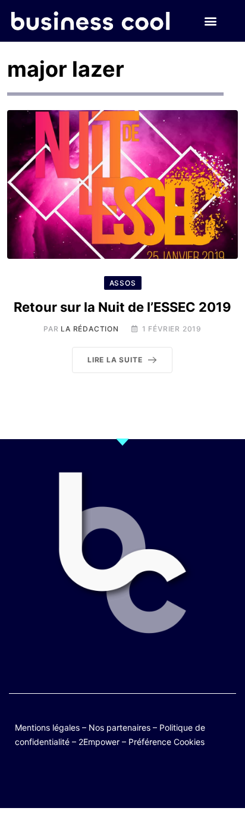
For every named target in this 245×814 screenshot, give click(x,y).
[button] (211, 21)
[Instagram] (157, 779)
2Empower (99, 742)
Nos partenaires (119, 727)
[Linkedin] (180, 779)
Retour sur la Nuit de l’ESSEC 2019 (122, 307)
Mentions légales (47, 727)
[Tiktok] (134, 779)
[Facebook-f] (87, 779)
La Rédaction (90, 328)
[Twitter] (64, 779)
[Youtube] (110, 779)
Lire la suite (114, 359)
